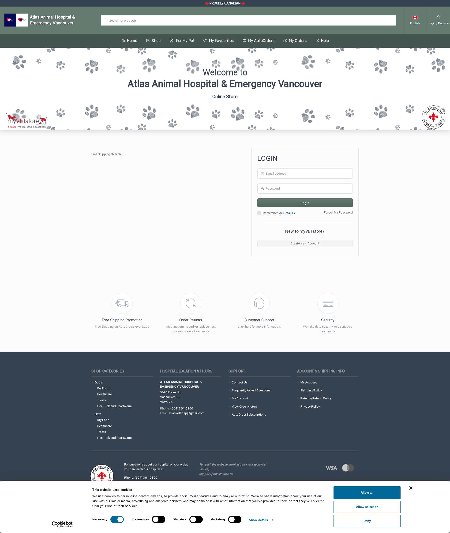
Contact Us (240, 382)
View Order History (244, 406)
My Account (240, 398)
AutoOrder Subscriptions (249, 414)
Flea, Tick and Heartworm (114, 406)
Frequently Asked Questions (251, 390)
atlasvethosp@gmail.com (186, 413)
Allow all (367, 492)
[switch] (158, 519)
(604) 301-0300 (181, 408)
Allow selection (367, 507)
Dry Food (103, 388)
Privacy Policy (310, 406)
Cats (98, 414)
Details (288, 213)
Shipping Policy (311, 390)
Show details (258, 520)
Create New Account (305, 243)
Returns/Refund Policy (315, 398)
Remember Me (278, 213)
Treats (101, 400)
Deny (367, 521)
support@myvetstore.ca (216, 474)
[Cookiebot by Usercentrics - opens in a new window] (62, 524)
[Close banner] (410, 488)
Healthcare (104, 394)
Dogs (98, 382)
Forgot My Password (338, 212)
